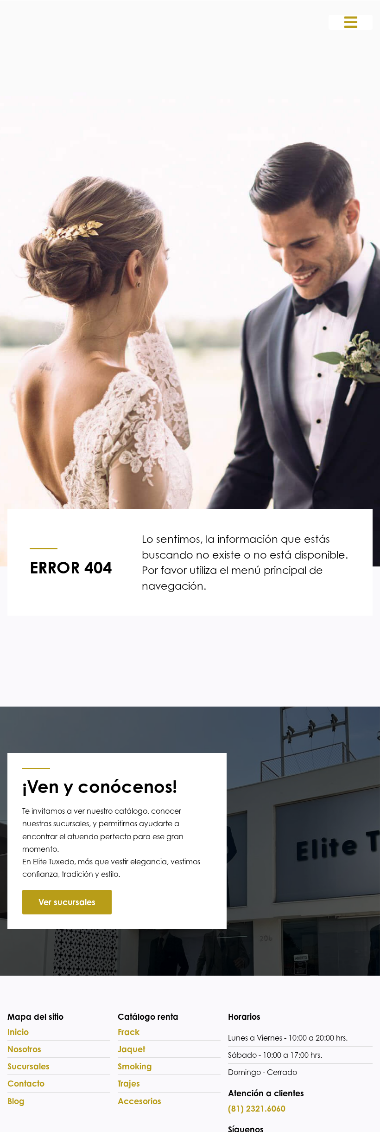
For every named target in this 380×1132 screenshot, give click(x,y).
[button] (351, 22)
